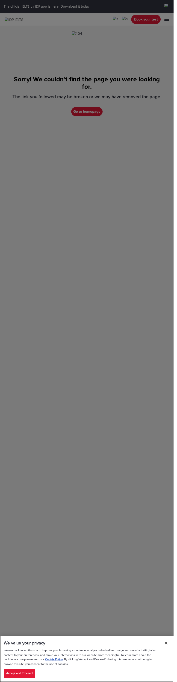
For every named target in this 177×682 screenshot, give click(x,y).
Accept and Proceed (19, 673)
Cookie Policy (54, 659)
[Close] (166, 643)
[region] (87, 659)
